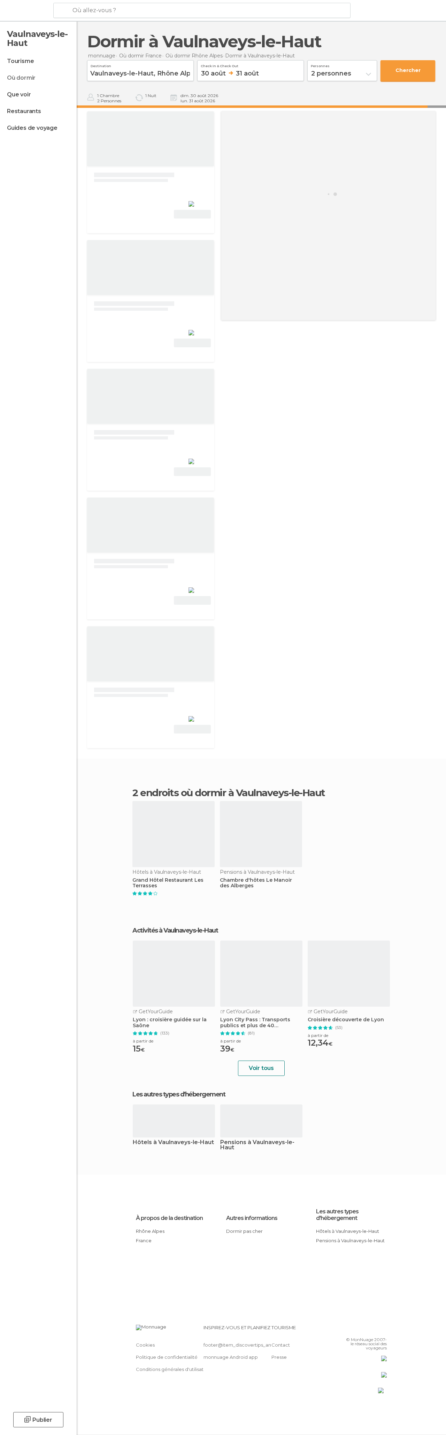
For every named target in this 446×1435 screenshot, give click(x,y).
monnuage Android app (230, 1357)
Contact (280, 1345)
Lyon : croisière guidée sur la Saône (170, 1023)
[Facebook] (355, 1329)
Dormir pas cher (244, 1231)
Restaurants (24, 111)
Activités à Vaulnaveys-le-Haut (175, 930)
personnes (320, 65)
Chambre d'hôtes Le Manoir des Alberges (256, 883)
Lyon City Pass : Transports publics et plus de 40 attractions (255, 1023)
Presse (279, 1357)
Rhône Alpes (150, 1231)
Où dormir (21, 77)
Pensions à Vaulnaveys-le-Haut (257, 1145)
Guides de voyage (32, 128)
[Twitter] (364, 1329)
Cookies (145, 1345)
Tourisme (20, 61)
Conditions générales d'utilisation (173, 1369)
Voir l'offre (192, 214)
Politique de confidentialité (167, 1357)
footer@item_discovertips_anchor (242, 1345)
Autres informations (251, 1218)
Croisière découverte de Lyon (346, 1020)
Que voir (19, 94)
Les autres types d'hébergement (337, 1214)
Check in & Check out (219, 65)
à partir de (143, 1041)
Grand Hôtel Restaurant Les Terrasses (167, 883)
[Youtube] (382, 1329)
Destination (101, 65)
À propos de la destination (169, 1218)
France (144, 1240)
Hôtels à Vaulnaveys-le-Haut (173, 1142)
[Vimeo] (373, 1329)
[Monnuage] (26, 11)
